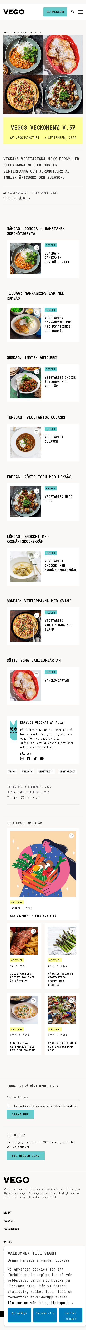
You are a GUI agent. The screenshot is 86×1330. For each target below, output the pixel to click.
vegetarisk (46, 771)
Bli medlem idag (25, 1155)
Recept (7, 1212)
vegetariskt (67, 771)
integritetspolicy (64, 1105)
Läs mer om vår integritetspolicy (40, 1301)
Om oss (7, 1241)
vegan (11, 771)
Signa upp (20, 1113)
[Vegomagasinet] (13, 12)
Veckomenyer (11, 1228)
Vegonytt (9, 1220)
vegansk (27, 771)
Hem (5, 32)
